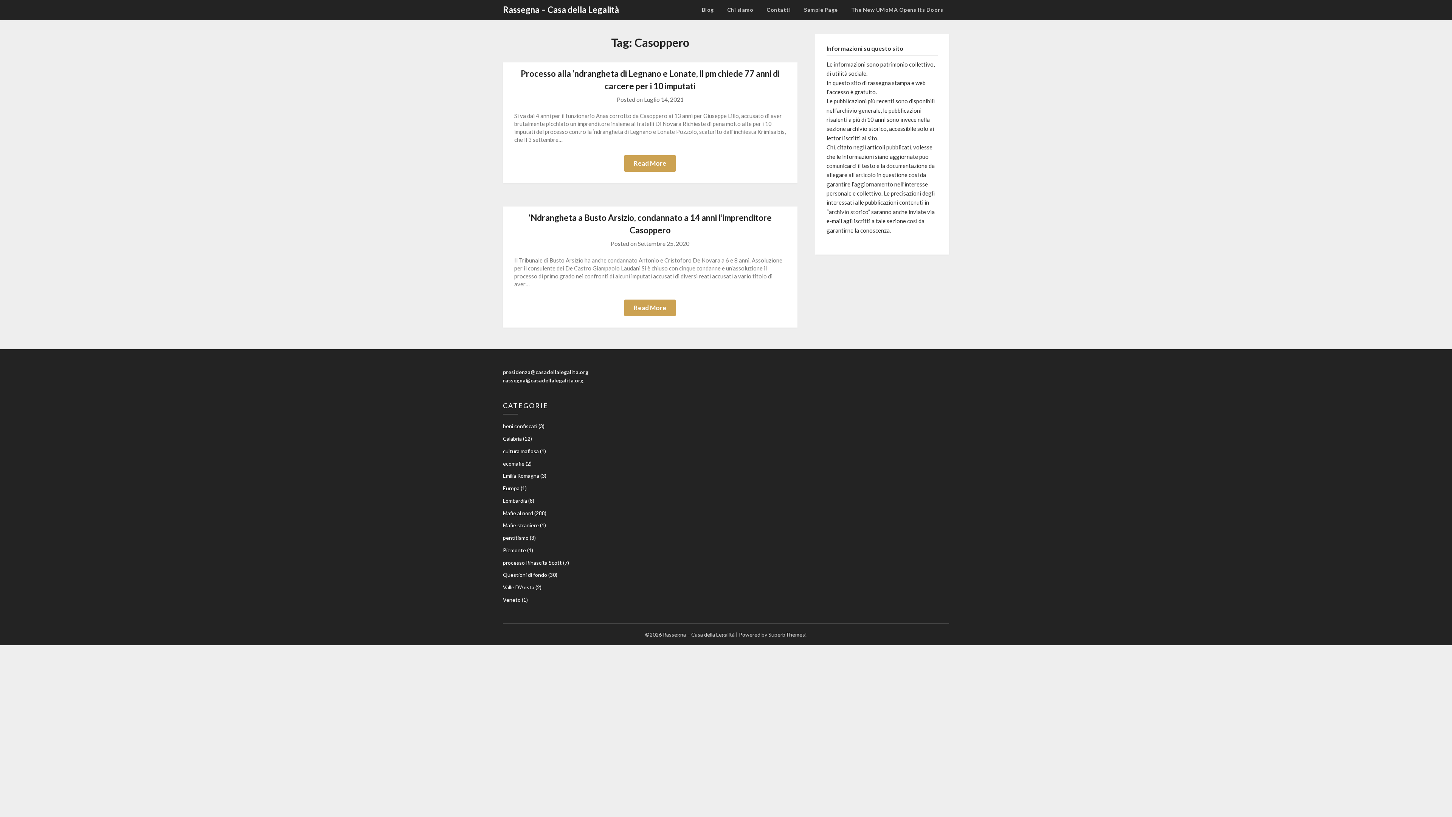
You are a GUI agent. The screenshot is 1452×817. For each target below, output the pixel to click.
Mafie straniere (521, 525)
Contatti (778, 9)
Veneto (512, 599)
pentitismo (516, 537)
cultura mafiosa (521, 451)
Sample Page (821, 9)
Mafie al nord (518, 513)
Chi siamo (740, 9)
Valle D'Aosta (518, 587)
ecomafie (513, 463)
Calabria (512, 438)
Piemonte (514, 550)
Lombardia (515, 500)
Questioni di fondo (525, 575)
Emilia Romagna (521, 475)
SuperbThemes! (787, 634)
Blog (708, 9)
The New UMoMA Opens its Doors (897, 9)
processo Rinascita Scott (532, 562)
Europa (511, 488)
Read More (650, 163)
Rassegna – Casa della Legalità (561, 10)
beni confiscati (520, 426)
